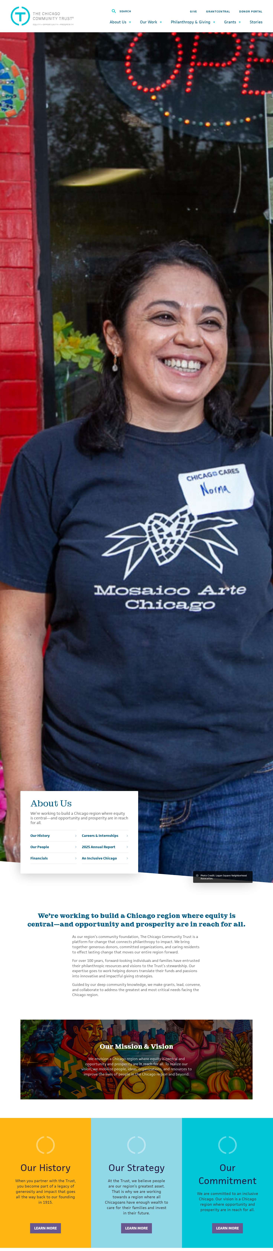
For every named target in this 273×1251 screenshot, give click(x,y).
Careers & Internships (100, 836)
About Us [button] (118, 21)
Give (193, 11)
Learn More (45, 1228)
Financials (39, 858)
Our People (39, 847)
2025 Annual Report (98, 847)
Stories (256, 22)
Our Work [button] (148, 21)
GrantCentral (218, 11)
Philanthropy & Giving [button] (190, 21)
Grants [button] (230, 21)
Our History (40, 836)
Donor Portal (250, 11)
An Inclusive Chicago (99, 858)
